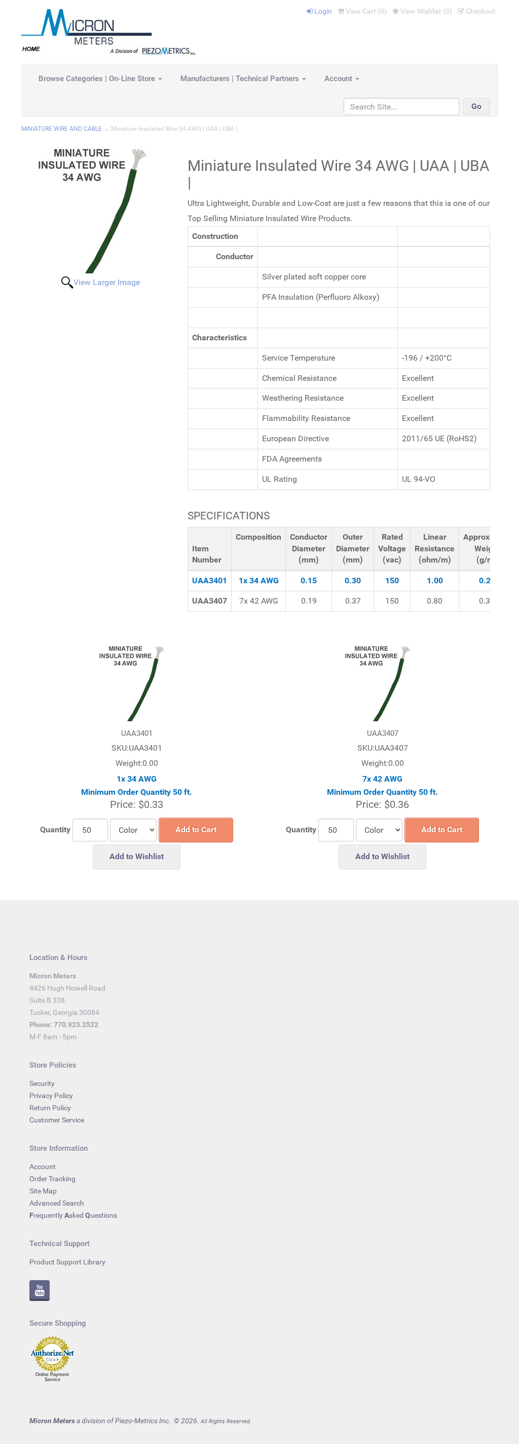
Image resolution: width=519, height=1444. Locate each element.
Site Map (43, 1191)
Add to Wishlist (136, 856)
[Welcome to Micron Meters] (108, 31)
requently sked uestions (73, 1215)
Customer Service (56, 1120)
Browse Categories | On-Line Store (98, 78)
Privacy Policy (51, 1095)
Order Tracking (52, 1179)
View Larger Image (106, 282)
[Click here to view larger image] (101, 210)
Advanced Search (56, 1203)
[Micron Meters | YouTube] (39, 1292)
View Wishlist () (425, 11)
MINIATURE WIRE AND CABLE (61, 128)
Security (42, 1083)
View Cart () (365, 11)
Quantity (55, 829)
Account (339, 78)
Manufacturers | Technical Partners (240, 78)
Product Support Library (67, 1262)
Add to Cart (195, 829)
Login (322, 11)
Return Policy (50, 1108)
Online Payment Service (52, 1377)
